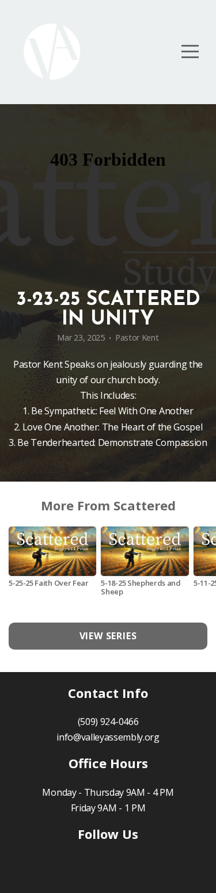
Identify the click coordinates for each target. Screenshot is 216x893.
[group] (52, 561)
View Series (108, 635)
